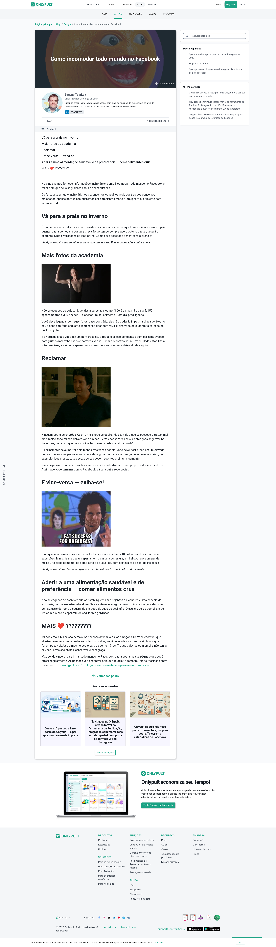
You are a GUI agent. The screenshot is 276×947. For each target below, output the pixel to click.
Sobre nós (125, 4)
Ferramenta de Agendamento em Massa (140, 864)
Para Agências (106, 871)
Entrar (219, 4)
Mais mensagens (105, 752)
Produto (168, 13)
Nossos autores (170, 862)
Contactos (199, 844)
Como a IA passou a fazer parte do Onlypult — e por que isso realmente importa (60, 732)
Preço (196, 854)
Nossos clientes (202, 849)
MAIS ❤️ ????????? (55, 168)
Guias (164, 844)
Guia (104, 13)
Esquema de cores (198, 63)
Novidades (135, 13)
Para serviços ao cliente (111, 866)
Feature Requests (140, 898)
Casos (152, 13)
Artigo (118, 13)
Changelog (136, 894)
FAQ (132, 885)
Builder (102, 849)
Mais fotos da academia (59, 144)
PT (240, 4)
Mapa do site (128, 927)
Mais (150, 4)
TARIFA (111, 4)
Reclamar (48, 150)
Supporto (135, 889)
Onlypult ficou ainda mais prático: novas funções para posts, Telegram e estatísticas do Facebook (150, 732)
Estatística (104, 844)
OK (240, 943)
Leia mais (158, 942)
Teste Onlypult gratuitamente (158, 805)
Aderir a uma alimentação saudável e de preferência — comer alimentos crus (96, 162)
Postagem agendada (142, 840)
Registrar (231, 4)
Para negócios (106, 883)
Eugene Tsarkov (75, 94)
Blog (140, 4)
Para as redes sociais (109, 862)
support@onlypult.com (171, 929)
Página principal (43, 24)
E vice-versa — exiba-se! (58, 156)
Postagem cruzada (140, 872)
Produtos (93, 4)
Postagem (104, 840)
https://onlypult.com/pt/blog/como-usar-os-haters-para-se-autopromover (102, 665)
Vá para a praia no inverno (60, 137)
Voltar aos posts (108, 676)
